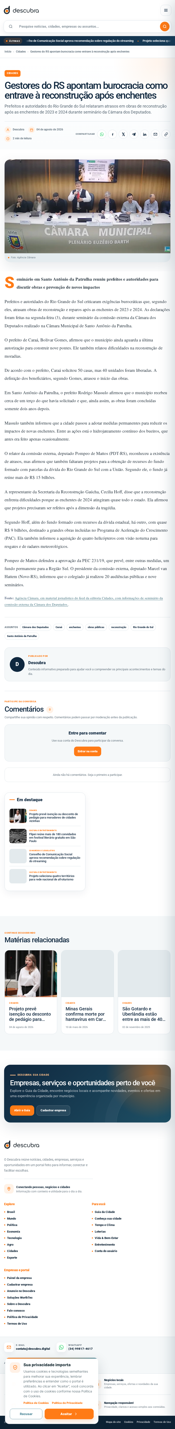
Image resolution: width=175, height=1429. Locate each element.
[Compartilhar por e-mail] (155, 134)
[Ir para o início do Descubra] (53, 10)
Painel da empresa (19, 1278)
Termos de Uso (17, 1323)
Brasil (11, 1212)
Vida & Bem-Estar (106, 1238)
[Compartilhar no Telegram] (133, 134)
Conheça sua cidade (108, 1218)
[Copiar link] (166, 134)
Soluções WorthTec (20, 1297)
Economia (13, 1231)
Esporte (12, 1257)
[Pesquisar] (165, 26)
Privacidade (143, 1422)
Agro (10, 1244)
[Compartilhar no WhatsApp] (101, 134)
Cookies (128, 1422)
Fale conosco (16, 1310)
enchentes (75, 627)
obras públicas (96, 627)
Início (8, 51)
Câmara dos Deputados (35, 627)
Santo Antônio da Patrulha (22, 636)
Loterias (100, 1231)
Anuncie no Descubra (21, 1291)
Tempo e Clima (105, 1225)
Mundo (11, 1218)
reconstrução (118, 627)
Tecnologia (14, 1238)
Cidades (21, 51)
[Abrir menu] (165, 10)
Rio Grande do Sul (143, 627)
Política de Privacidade (22, 1317)
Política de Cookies (36, 1403)
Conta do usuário (106, 1251)
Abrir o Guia (22, 1110)
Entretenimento (105, 1244)
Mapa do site (113, 1422)
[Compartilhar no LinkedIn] (144, 134)
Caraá (59, 627)
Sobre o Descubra (18, 1304)
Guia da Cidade (105, 1212)
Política (12, 1225)
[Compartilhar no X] (123, 134)
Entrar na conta (88, 751)
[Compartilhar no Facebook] (112, 134)
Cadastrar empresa (53, 1110)
